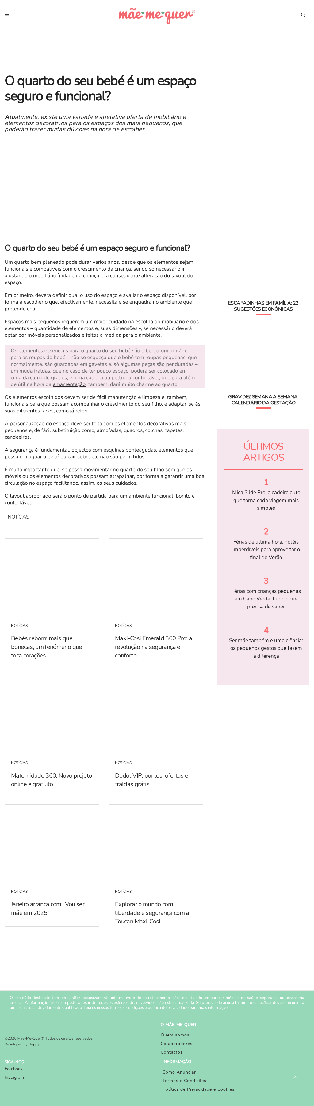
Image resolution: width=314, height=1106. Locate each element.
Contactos (172, 1052)
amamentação (69, 384)
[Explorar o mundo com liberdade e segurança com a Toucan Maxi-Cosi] (156, 843)
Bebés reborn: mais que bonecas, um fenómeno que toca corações (46, 647)
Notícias (19, 625)
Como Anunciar (179, 1072)
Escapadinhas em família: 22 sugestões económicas (263, 306)
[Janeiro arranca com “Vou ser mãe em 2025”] (52, 843)
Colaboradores (177, 1044)
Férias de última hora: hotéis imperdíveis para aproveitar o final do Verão (266, 549)
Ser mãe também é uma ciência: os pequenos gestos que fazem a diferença (266, 648)
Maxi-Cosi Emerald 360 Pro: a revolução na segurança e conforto (153, 647)
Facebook (14, 1069)
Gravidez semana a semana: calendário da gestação (263, 399)
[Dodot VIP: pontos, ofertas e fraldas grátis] (156, 714)
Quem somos (175, 1035)
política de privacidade (168, 1007)
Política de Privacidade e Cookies (199, 1089)
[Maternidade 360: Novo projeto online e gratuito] (52, 714)
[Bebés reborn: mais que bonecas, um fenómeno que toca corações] (52, 577)
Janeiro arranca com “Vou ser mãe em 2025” (47, 908)
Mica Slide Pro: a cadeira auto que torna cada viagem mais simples (266, 500)
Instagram (14, 1077)
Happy (34, 1044)
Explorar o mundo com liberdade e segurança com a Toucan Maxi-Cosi (152, 913)
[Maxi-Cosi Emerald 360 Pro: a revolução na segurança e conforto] (156, 577)
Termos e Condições (184, 1081)
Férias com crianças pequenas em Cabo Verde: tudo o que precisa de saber (266, 599)
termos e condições (127, 1007)
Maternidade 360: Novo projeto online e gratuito (51, 779)
